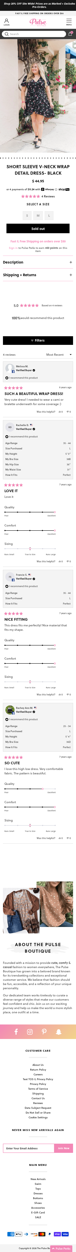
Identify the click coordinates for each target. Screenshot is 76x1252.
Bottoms (38, 1198)
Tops (38, 1188)
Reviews (38, 1103)
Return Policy (38, 1069)
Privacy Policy (38, 1084)
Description (13, 262)
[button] (38, 196)
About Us (38, 1065)
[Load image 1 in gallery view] (38, 96)
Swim (38, 1184)
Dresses (38, 1193)
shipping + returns (19, 274)
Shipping (38, 1093)
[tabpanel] (38, 96)
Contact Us (38, 1098)
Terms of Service (38, 1089)
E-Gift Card (38, 1212)
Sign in (13, 248)
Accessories (38, 1208)
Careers (38, 1074)
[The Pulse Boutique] (38, 22)
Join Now (63, 1148)
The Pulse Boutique (47, 1248)
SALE (38, 1217)
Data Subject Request (38, 1108)
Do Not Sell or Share (38, 1112)
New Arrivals (38, 1179)
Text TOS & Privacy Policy (38, 1079)
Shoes (38, 1203)
